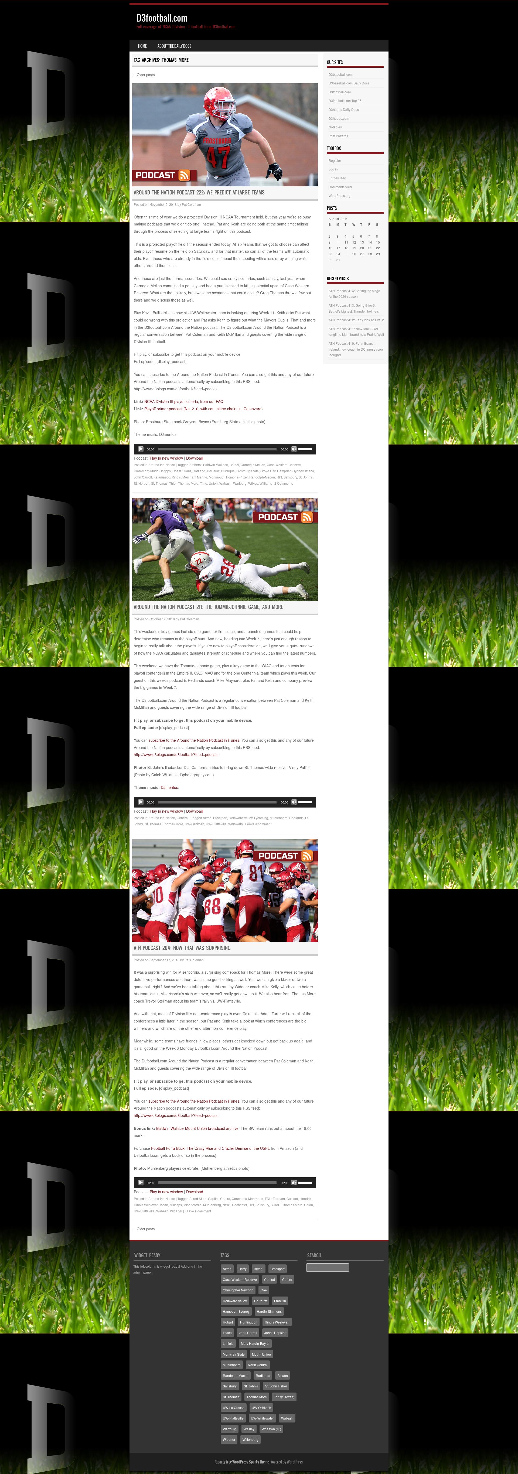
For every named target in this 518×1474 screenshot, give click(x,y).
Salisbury (290, 477)
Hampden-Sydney (290, 470)
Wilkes (253, 483)
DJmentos (169, 787)
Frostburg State (247, 470)
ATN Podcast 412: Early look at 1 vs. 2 (356, 319)
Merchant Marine (194, 477)
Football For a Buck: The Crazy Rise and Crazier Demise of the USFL (210, 1148)
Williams (266, 483)
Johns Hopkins (275, 1332)
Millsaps (176, 1204)
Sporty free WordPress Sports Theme (242, 1462)
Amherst (195, 464)
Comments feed (340, 186)
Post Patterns (338, 136)
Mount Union (261, 1354)
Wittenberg (250, 1439)
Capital (213, 1198)
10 (338, 242)
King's (176, 477)
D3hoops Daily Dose (344, 109)
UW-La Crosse (233, 1407)
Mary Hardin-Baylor (255, 1343)
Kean (164, 1204)
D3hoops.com (339, 118)
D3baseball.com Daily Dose (349, 83)
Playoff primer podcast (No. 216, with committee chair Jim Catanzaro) (203, 408)
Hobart (228, 1322)
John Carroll (143, 477)
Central (269, 1279)
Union (213, 483)
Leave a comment (258, 824)
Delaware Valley (241, 817)
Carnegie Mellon (253, 464)
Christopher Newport (238, 1290)
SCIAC (276, 1204)
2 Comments (283, 483)
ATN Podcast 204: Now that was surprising (182, 948)
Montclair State (234, 1354)
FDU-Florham (275, 1198)
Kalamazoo (162, 477)
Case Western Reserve (284, 464)
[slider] (305, 448)
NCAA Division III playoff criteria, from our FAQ (183, 401)
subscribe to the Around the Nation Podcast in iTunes (194, 740)
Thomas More (188, 483)
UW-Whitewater (262, 1418)
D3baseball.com (341, 74)
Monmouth (216, 477)
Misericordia (192, 1204)
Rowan (282, 1375)
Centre (225, 1198)
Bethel (234, 464)
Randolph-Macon (262, 477)
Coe (264, 1290)
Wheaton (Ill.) (271, 1429)
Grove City (267, 470)
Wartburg (240, 483)
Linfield (228, 1343)
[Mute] (294, 449)
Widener (176, 1211)
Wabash (225, 483)
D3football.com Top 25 (345, 100)
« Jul (332, 270)
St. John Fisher (276, 1386)
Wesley (249, 1429)
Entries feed (337, 178)
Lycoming (261, 817)
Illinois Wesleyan (146, 1204)
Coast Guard (181, 470)
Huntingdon (248, 1322)
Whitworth (235, 824)
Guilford (292, 1198)
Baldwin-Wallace (215, 464)
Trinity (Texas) (284, 1396)
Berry (243, 1268)
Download (194, 458)
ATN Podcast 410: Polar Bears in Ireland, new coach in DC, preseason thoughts (356, 349)
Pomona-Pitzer (237, 477)
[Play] (141, 449)
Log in (333, 169)
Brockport (220, 817)
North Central (258, 1364)
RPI (279, 477)
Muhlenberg (279, 817)
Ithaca (309, 470)
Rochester (239, 1204)
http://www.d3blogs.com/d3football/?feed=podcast (176, 754)
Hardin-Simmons (269, 1311)
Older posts (143, 74)
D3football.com (162, 18)
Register (335, 160)
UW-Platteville (216, 824)
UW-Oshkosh (194, 824)
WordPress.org (339, 195)
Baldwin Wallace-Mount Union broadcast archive (197, 1128)
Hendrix (305, 1198)
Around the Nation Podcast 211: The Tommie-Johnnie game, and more (208, 607)
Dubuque (228, 470)
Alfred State (197, 1198)
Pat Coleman (191, 204)
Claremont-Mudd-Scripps (152, 470)
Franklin (280, 1300)
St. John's (306, 477)
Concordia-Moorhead (247, 1198)
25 (346, 253)
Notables (335, 127)
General (183, 817)
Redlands (296, 817)
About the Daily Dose (174, 46)
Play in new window (166, 458)
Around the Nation (161, 464)
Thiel (172, 483)
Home (142, 46)
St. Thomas (159, 483)
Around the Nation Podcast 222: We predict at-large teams (199, 192)
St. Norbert (141, 483)
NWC (226, 1204)
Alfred (207, 817)
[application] (225, 449)
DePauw (213, 470)
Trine (203, 483)
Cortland (199, 470)
